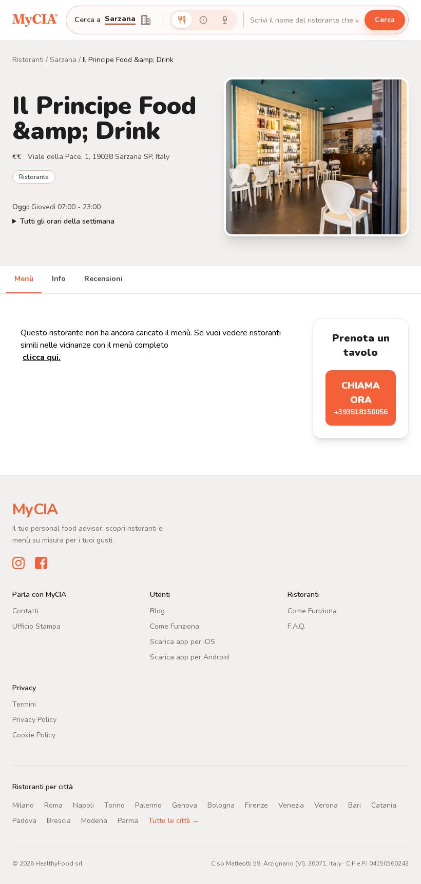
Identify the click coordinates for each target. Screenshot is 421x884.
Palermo (148, 805)
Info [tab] (59, 279)
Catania (383, 805)
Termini (24, 704)
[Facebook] (41, 563)
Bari (354, 805)
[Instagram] (18, 563)
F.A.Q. (296, 626)
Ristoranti (28, 60)
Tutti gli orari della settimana (67, 221)
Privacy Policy (34, 720)
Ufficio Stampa (36, 626)
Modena (94, 821)
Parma (128, 821)
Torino (114, 805)
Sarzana (63, 60)
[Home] (35, 19)
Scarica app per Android (189, 657)
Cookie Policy (33, 735)
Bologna (221, 805)
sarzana (120, 19)
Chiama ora (361, 398)
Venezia (291, 805)
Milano (23, 805)
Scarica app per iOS (182, 642)
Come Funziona (174, 626)
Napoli (83, 805)
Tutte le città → (173, 821)
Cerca (385, 20)
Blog (157, 611)
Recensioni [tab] (103, 279)
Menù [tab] (23, 279)
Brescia (59, 821)
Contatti (25, 611)
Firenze (256, 805)
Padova (24, 821)
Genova (184, 805)
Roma (53, 805)
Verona (326, 805)
